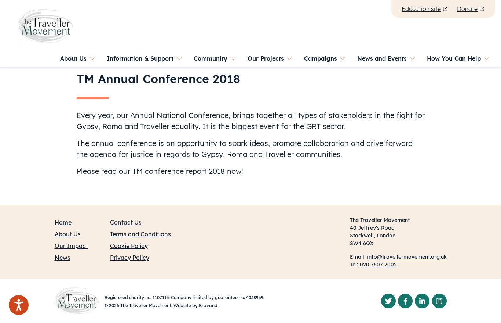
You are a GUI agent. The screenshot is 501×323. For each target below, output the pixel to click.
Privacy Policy (129, 257)
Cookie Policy (129, 246)
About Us (68, 234)
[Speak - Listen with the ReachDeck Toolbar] (19, 305)
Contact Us (126, 222)
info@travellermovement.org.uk (407, 257)
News (62, 257)
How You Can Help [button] (454, 58)
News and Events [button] (382, 58)
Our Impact (71, 246)
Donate (467, 8)
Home (63, 222)
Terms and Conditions (140, 234)
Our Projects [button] (266, 58)
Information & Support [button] (140, 58)
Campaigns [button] (320, 58)
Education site (421, 8)
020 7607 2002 (378, 264)
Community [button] (210, 58)
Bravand (208, 305)
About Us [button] (73, 58)
